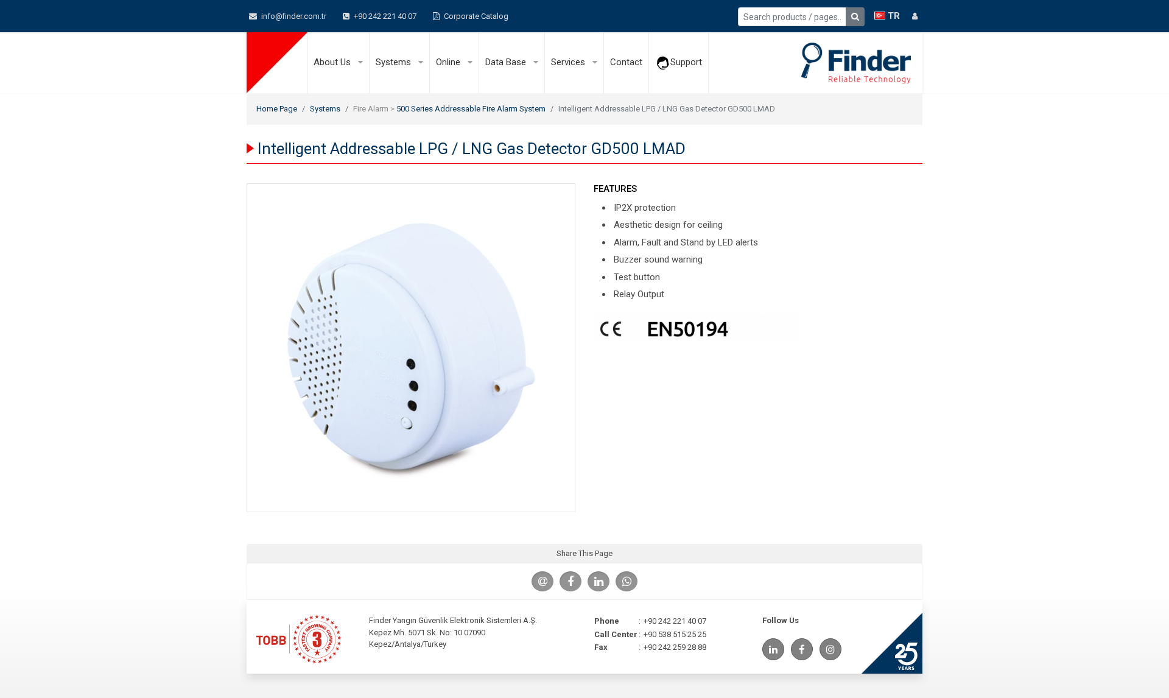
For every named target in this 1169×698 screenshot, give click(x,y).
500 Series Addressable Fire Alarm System (471, 108)
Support (686, 62)
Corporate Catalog (475, 16)
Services (569, 62)
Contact (626, 62)
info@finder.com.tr (292, 16)
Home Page (276, 108)
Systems (394, 62)
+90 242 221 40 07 (384, 16)
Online (449, 62)
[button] (915, 16)
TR (892, 15)
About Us (333, 62)
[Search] (855, 16)
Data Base (506, 62)
